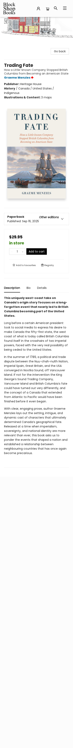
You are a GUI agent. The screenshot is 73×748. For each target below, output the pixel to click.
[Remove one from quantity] (11, 251)
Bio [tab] (29, 288)
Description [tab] (12, 288)
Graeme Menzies (17, 78)
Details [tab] (42, 288)
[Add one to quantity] (22, 251)
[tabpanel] (36, 382)
